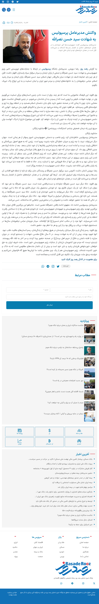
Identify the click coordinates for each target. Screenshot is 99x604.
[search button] (4, 10)
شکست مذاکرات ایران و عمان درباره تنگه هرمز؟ (65, 325)
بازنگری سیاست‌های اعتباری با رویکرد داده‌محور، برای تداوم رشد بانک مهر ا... (64, 492)
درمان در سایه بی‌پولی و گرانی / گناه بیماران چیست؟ (63, 413)
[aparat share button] (3, 2)
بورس (62, 556)
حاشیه (15, 547)
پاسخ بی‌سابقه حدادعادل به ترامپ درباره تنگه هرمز (64, 347)
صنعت (40, 556)
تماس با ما (84, 556)
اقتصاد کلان (38, 542)
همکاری (85, 551)
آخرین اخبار (83, 22)
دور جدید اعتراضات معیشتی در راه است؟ (68, 380)
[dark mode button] (9, 10)
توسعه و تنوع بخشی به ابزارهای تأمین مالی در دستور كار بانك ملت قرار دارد (64, 501)
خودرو (62, 551)
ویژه (16, 556)
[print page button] (4, 23)
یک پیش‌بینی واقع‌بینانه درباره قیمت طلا (77, 510)
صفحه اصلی (93, 22)
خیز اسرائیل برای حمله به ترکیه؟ (80, 524)
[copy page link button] (8, 23)
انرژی (16, 542)
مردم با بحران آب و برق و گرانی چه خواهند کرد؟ (65, 402)
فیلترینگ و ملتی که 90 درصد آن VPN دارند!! (66, 358)
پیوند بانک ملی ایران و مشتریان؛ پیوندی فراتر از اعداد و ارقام (69, 463)
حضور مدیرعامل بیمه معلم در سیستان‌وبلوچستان (73, 473)
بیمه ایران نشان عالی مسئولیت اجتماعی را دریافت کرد (72, 482)
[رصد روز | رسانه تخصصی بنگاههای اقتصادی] (86, 9)
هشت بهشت (13, 595)
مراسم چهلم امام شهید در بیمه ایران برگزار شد (75, 487)
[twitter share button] (17, 2)
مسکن (62, 547)
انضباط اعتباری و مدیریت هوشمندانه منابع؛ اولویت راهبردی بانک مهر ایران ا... (63, 496)
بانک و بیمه (38, 551)
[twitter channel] (94, 583)
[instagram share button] (8, 2)
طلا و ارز (61, 542)
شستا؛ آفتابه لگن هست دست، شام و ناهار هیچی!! (64, 391)
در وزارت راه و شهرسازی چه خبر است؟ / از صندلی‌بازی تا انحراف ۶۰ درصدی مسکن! (52, 336)
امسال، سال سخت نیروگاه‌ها (81, 520)
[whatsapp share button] (43, 266)
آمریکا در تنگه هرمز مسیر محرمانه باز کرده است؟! (65, 369)
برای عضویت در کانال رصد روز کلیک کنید (79, 259)
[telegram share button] (13, 2)
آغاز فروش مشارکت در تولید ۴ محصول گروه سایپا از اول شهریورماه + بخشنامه (62, 468)
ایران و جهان (38, 547)
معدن (15, 551)
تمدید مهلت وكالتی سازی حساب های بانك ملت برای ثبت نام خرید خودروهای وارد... (61, 506)
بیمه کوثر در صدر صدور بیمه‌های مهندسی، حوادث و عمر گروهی (68, 478)
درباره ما (85, 547)
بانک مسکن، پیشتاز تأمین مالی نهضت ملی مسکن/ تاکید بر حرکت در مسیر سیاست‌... (60, 459)
